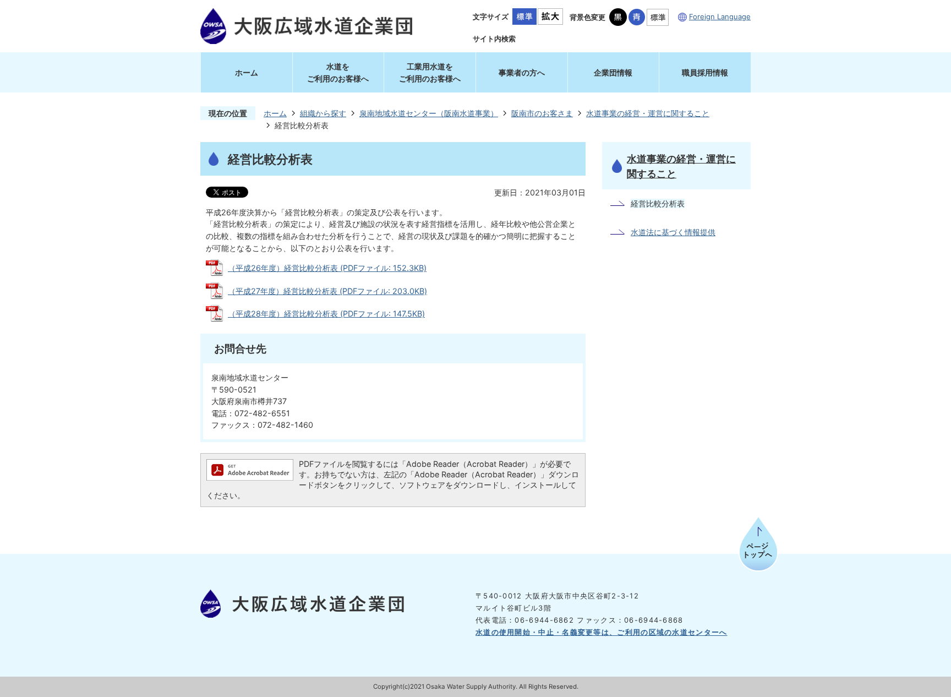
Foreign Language (720, 16)
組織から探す (323, 113)
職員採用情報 (705, 72)
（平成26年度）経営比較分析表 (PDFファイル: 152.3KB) (327, 268)
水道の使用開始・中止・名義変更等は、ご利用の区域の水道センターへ (601, 632)
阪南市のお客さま (542, 113)
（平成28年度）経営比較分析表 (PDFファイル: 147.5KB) (326, 313)
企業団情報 (613, 72)
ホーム (246, 72)
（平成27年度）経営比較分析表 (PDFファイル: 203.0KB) (327, 291)
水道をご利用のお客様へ (338, 72)
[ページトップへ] (758, 548)
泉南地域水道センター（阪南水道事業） (428, 113)
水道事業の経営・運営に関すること (647, 113)
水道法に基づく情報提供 (673, 232)
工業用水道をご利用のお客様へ (430, 72)
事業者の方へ (522, 72)
